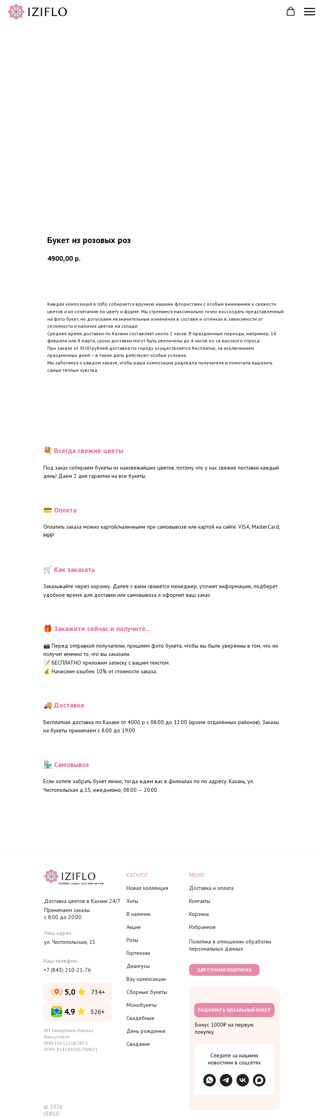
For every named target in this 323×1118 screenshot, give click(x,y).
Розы (132, 939)
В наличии (138, 913)
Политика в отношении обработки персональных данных (230, 945)
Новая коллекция (147, 887)
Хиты (132, 900)
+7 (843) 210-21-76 (67, 969)
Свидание (138, 1043)
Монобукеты (141, 1004)
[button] (290, 11)
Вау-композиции (146, 978)
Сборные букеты (146, 991)
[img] (226, 1080)
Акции (133, 926)
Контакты (199, 900)
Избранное (202, 926)
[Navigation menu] (309, 12)
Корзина (199, 913)
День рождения (145, 1030)
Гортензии (138, 952)
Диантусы (138, 965)
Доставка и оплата (211, 887)
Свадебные (140, 1017)
